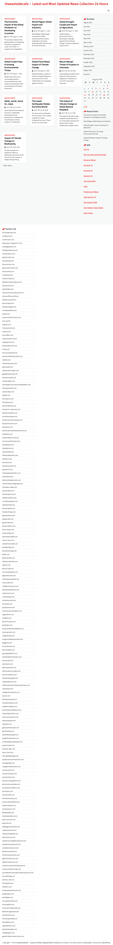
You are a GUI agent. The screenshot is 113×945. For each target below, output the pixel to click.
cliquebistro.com (7, 434)
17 (85, 94)
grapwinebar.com (7, 522)
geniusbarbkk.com (8, 731)
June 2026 (87, 30)
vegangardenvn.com (8, 925)
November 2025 (89, 58)
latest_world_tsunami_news (13, 102)
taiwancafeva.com (8, 271)
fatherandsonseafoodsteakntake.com (14, 430)
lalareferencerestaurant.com (11, 844)
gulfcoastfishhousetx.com (10, 727)
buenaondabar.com (8, 490)
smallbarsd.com (7, 236)
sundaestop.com (7, 275)
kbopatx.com (6, 395)
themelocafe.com (7, 883)
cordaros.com (6, 331)
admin (8, 37)
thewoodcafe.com (8, 261)
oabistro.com (6, 565)
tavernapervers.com (8, 632)
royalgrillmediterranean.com (11, 766)
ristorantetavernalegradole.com (12, 483)
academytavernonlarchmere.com (13, 759)
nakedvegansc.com (8, 933)
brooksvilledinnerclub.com (10, 437)
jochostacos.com (7, 791)
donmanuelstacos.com (9, 674)
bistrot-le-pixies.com (9, 621)
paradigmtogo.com (8, 547)
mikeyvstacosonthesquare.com (12, 420)
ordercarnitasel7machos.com (11, 317)
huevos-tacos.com (8, 540)
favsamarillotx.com (8, 795)
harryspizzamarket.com (10, 901)
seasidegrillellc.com (8, 763)
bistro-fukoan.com (8, 529)
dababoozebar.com (8, 812)
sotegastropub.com (8, 635)
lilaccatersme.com (8, 285)
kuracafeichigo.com (8, 876)
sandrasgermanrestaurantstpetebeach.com (16, 384)
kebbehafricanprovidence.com (12, 282)
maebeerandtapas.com (9, 706)
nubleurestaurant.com (9, 830)
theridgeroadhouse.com (10, 250)
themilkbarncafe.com (9, 600)
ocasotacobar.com (8, 452)
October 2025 (88, 62)
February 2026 (88, 46)
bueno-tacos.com (7, 752)
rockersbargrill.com (8, 597)
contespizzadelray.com (9, 310)
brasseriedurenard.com (9, 345)
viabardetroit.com (8, 448)
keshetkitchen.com (8, 915)
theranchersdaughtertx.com (11, 780)
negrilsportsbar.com (8, 505)
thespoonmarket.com (9, 377)
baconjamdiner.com (8, 777)
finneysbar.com (7, 604)
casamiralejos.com (8, 391)
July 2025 (87, 74)
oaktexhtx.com (7, 724)
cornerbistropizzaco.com (10, 501)
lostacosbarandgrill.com (10, 536)
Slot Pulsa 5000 (90, 181)
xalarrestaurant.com (8, 837)
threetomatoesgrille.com (10, 678)
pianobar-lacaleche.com (9, 413)
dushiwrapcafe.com (8, 508)
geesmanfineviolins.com (10, 268)
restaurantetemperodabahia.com (13, 628)
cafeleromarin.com (8, 593)
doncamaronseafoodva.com (11, 784)
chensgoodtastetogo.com (10, 756)
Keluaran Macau (90, 160)
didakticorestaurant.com (10, 862)
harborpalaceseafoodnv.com (11, 473)
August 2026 (88, 22)
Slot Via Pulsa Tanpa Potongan (95, 154)
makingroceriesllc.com (9, 388)
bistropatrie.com (7, 427)
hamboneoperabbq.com (9, 918)
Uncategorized (9, 19)
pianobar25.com (7, 469)
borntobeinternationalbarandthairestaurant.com (18, 872)
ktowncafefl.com (7, 582)
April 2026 (87, 38)
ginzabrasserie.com (8, 607)
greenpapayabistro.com (9, 653)
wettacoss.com (7, 459)
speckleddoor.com (8, 289)
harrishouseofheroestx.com (11, 441)
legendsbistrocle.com (9, 575)
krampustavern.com (8, 809)
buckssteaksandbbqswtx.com (11, 710)
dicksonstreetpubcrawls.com (11, 480)
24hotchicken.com (8, 239)
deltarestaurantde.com (9, 851)
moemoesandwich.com (9, 816)
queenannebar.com (8, 745)
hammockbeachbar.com (10, 572)
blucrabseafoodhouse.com (10, 589)
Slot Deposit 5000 (90, 202)
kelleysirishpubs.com (9, 805)
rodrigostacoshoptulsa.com (11, 692)
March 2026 (88, 42)
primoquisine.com (8, 399)
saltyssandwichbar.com (10, 561)
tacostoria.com (7, 462)
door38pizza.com (7, 897)
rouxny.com (6, 349)
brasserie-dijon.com (8, 749)
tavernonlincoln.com (8, 819)
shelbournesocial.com (9, 299)
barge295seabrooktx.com (10, 738)
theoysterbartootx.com (9, 699)
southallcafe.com (7, 689)
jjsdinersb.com (7, 823)
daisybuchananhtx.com (9, 423)
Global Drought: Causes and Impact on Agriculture (68, 24)
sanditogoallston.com (9, 246)
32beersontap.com (8, 278)
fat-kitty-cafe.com (8, 879)
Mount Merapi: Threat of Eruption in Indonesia (69, 64)
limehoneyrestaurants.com (11, 855)
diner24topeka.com (8, 650)
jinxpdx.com (6, 314)
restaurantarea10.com (9, 338)
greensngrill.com (7, 367)
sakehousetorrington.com (10, 370)
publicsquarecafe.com (9, 667)
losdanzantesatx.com (9, 466)
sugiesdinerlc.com (8, 614)
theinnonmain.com (8, 264)
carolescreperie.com (8, 381)
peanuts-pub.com (8, 568)
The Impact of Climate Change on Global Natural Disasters (68, 105)
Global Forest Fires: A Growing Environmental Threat (13, 66)
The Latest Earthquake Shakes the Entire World (41, 103)
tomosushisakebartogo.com (11, 908)
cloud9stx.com (6, 618)
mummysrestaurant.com (10, 717)
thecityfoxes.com (7, 402)
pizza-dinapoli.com (8, 303)
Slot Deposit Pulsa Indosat (93, 207)
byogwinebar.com (8, 519)
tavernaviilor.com (7, 660)
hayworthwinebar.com (9, 773)
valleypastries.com (8, 342)
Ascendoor (88, 942)
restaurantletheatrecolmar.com (12, 356)
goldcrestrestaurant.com (10, 858)
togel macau (88, 213)
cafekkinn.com (7, 887)
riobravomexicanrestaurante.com (13, 292)
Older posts (7, 165)
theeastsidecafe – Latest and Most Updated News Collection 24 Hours (56, 3)
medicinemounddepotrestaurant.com (14, 841)
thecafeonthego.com (9, 512)
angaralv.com (6, 324)
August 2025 (88, 70)
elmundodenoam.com (9, 232)
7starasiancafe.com (8, 328)
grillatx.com (6, 554)
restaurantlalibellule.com (10, 833)
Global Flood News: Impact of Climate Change (41, 64)
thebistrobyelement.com (10, 455)
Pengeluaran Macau (91, 191)
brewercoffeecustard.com (10, 296)
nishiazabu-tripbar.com (9, 487)
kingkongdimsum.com (9, 681)
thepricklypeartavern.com (10, 713)
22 (104, 94)
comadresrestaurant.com (10, 848)
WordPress (106, 942)
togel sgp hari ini (90, 197)
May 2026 (87, 34)
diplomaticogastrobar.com (10, 911)
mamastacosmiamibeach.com (12, 611)
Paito (86, 186)
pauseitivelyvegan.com (9, 929)
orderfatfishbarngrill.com (10, 734)
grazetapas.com (7, 625)
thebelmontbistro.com (9, 498)
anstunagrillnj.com (8, 904)
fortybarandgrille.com (9, 307)
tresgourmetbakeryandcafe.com (12, 639)
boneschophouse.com (9, 406)
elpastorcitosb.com (8, 257)
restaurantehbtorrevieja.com (11, 869)
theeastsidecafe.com (9, 720)
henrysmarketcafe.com (9, 353)
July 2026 (87, 26)
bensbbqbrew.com (8, 922)
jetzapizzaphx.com (8, 894)
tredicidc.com (6, 360)
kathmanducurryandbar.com (11, 671)
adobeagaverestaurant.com (11, 826)
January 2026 (88, 50)
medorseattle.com (8, 533)
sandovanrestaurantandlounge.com (13, 865)
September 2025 (89, 66)
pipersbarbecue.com (8, 515)
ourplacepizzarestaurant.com (11, 890)
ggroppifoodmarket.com (10, 374)
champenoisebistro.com (10, 703)
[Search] (108, 10)
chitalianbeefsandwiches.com (12, 657)
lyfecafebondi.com (8, 444)
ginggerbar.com (7, 643)
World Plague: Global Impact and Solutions (42, 24)
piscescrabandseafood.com (11, 802)
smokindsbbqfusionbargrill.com (12, 742)
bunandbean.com (7, 335)
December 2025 (89, 54)
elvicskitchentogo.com (9, 551)
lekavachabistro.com (9, 526)
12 (93, 91)
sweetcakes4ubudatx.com (10, 579)
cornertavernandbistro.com (11, 788)
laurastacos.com (7, 664)
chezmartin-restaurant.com (11, 409)
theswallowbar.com (8, 646)
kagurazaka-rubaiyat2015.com (12, 243)
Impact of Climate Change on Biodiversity (12, 140)
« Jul (85, 106)
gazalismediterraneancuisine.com (13, 936)
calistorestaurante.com (9, 363)
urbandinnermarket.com (10, 544)
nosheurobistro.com (8, 254)
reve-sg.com (6, 321)
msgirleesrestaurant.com (10, 586)
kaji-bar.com (6, 696)
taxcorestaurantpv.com (9, 798)
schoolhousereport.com (9, 416)
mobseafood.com (7, 476)
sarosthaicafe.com (8, 770)
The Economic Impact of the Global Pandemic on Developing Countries (13, 27)
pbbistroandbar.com (8, 558)
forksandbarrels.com (9, 494)
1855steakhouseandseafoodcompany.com (16, 685)
